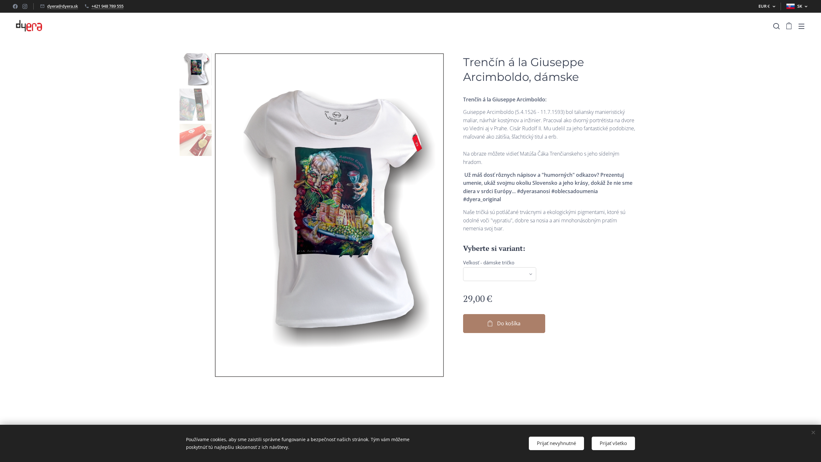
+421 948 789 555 (107, 6)
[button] (776, 26)
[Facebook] (15, 6)
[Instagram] (25, 6)
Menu (803, 26)
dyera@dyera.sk (62, 6)
